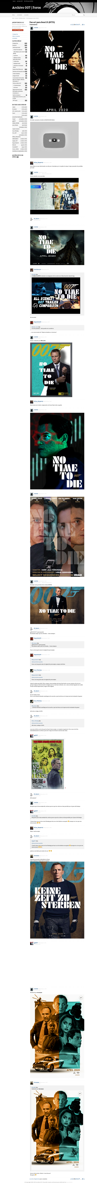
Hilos (13, 15)
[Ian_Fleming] (31, 670)
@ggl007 (34, 841)
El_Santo (36, 218)
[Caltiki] (31, 28)
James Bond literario (18, 69)
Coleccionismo (16, 73)
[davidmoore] (31, 270)
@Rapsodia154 (35, 659)
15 (82, 24)
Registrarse (20, 30)
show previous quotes (37, 661)
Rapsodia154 (37, 322)
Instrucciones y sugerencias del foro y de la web (19, 96)
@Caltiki (34, 274)
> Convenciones (17, 85)
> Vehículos (16, 61)
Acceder (26, 15)
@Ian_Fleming (35, 720)
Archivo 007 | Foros (26, 7)
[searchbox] (78, 15)
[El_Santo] (31, 219)
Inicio (14, 1)
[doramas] (31, 856)
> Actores (15, 55)
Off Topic (15, 100)
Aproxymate (69, 1182)
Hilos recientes (16, 36)
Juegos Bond (16, 75)
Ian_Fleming (37, 670)
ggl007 (36, 735)
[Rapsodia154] (31, 322)
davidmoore (37, 269)
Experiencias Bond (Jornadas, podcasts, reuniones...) (18, 91)
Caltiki (36, 27)
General (14, 45)
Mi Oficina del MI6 (28, 1)
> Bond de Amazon (17, 49)
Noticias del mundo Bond (19, 71)
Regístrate (36, 1179)
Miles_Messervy (38, 162)
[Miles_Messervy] (31, 163)
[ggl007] (31, 735)
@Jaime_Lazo (35, 327)
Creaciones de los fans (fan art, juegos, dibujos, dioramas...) (18, 79)
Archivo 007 (20, 1)
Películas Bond (16, 47)
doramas (36, 855)
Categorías (15, 34)
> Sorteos (15, 87)
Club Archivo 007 (17, 83)
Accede (31, 1179)
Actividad (19, 15)
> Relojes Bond (16, 63)
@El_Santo (34, 643)
